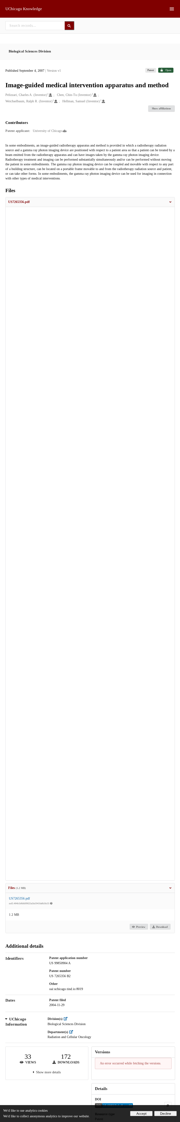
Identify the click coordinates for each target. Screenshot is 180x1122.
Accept (141, 1113)
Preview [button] (140, 926)
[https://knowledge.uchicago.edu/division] (67, 1019)
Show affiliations (161, 108)
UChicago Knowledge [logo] (23, 9)
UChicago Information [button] (16, 1022)
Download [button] (162, 926)
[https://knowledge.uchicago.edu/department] (72, 1032)
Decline (165, 1113)
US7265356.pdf (19, 898)
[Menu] (172, 9)
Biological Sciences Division (30, 51)
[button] (90, 202)
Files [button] (17, 888)
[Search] (69, 25)
